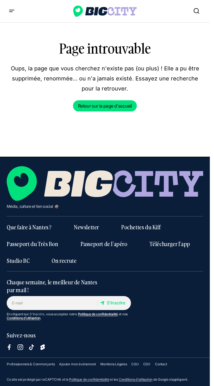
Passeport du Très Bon (32, 244)
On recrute (64, 261)
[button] (11, 11)
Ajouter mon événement (77, 364)
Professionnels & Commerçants (31, 364)
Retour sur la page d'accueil (105, 106)
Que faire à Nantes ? (29, 227)
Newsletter (86, 227)
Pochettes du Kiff (140, 227)
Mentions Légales (113, 364)
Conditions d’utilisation (23, 318)
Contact (161, 364)
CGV (146, 364)
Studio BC (18, 261)
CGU (134, 364)
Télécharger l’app (170, 244)
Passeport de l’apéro (104, 244)
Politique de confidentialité (98, 314)
